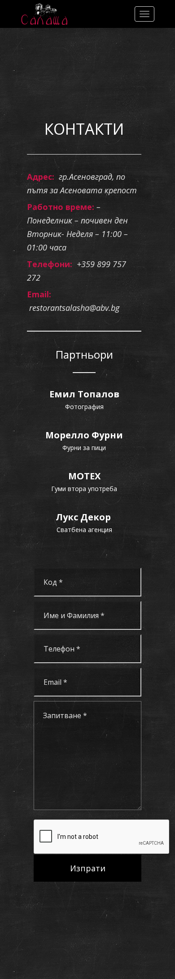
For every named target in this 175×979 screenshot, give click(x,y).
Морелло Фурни (84, 435)
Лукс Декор (84, 517)
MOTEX (84, 476)
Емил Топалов (84, 394)
